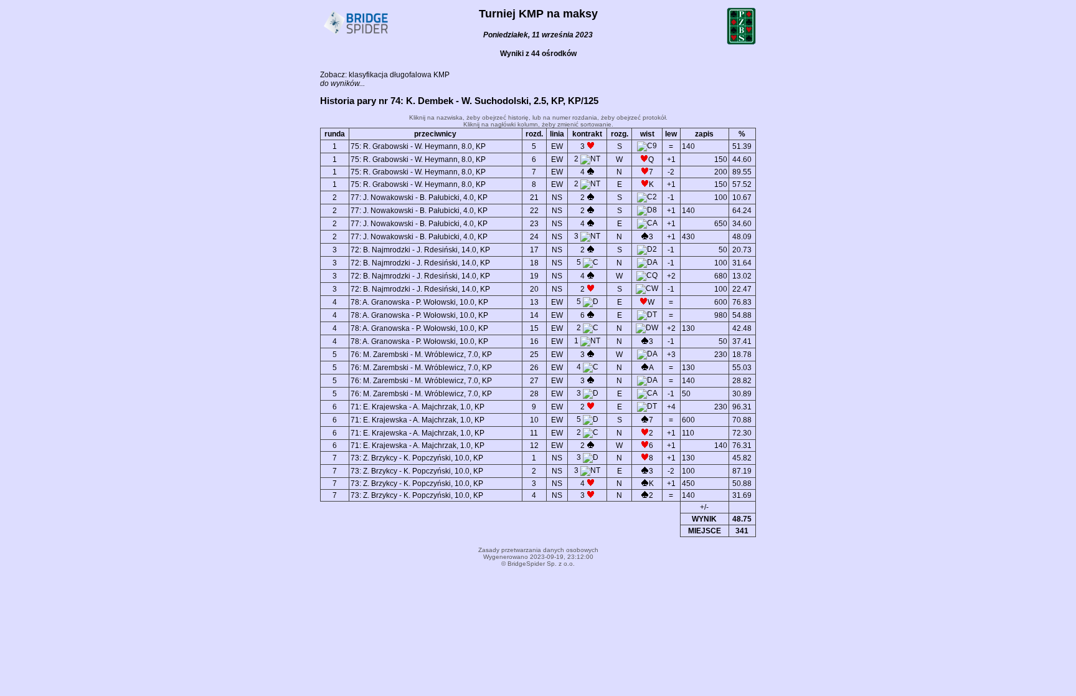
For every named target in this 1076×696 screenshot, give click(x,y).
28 (534, 393)
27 (534, 380)
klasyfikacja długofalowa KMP (399, 74)
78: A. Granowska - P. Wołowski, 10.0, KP (419, 302)
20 (534, 289)
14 (534, 315)
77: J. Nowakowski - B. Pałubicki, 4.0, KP (419, 197)
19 (534, 276)
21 (534, 197)
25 (534, 354)
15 (534, 328)
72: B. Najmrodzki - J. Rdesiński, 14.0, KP (420, 250)
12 (534, 445)
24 (534, 236)
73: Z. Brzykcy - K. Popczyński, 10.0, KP (417, 458)
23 (534, 223)
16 (534, 341)
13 (534, 302)
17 (534, 250)
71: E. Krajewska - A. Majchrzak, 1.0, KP (417, 407)
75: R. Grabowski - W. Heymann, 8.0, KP (418, 146)
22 (534, 210)
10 (534, 420)
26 (534, 367)
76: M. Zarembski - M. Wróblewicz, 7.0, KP (421, 354)
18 (534, 263)
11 (534, 433)
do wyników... (342, 83)
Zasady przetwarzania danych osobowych (538, 549)
